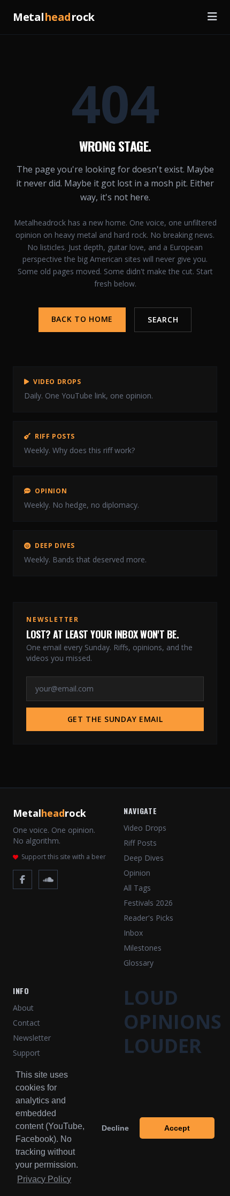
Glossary (139, 963)
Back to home (82, 319)
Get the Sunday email (115, 719)
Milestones (143, 948)
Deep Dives (144, 858)
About (23, 1008)
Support (26, 1053)
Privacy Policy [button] (44, 1179)
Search (163, 319)
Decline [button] (115, 1128)
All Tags (137, 888)
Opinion (137, 873)
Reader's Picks (148, 918)
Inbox (133, 933)
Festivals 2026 (148, 903)
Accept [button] (177, 1128)
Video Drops (145, 828)
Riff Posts (140, 843)
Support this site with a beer (63, 857)
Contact (26, 1023)
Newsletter (32, 1038)
